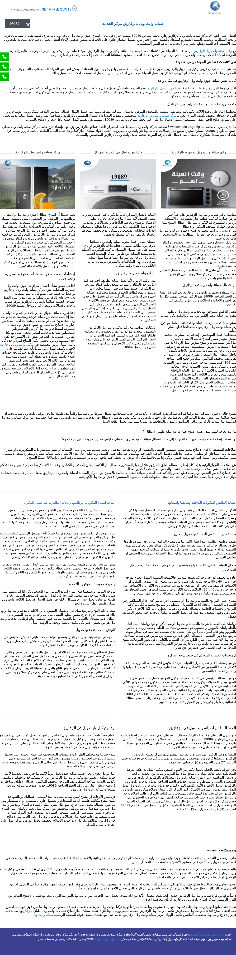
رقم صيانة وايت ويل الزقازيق (212, 51)
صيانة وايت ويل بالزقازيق (163, 88)
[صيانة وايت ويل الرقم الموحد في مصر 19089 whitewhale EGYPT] (214, 8)
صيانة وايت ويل (43, 915)
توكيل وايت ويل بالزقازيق (17, 344)
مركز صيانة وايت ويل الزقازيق (157, 115)
